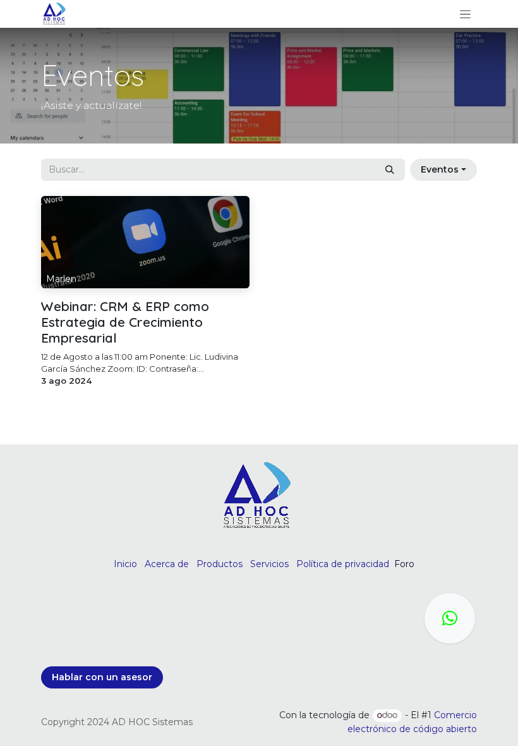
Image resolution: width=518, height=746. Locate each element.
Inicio (125, 564)
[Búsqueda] (390, 170)
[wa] (450, 618)
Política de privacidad (342, 564)
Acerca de (167, 564)
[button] (443, 170)
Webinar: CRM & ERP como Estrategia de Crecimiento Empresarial (125, 322)
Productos (219, 564)
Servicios (269, 564)
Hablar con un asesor (102, 677)
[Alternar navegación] (465, 14)
